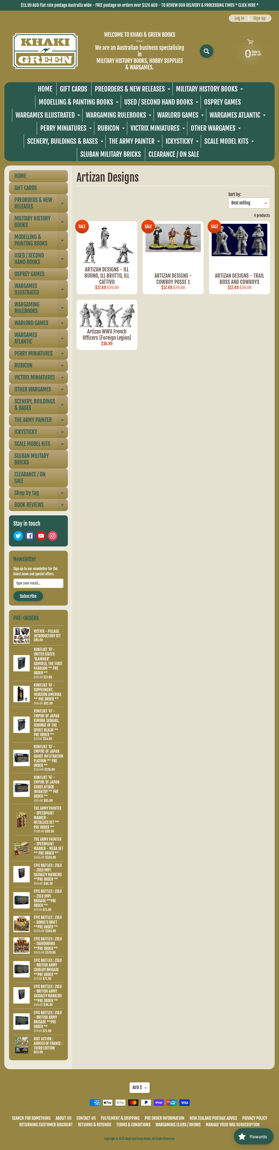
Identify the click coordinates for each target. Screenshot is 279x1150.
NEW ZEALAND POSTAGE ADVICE (213, 1118)
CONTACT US (86, 1118)
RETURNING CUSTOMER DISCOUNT (46, 1124)
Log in (239, 18)
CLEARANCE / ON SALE (173, 154)
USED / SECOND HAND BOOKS (162, 103)
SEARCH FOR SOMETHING (31, 1118)
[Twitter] (18, 536)
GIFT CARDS (73, 89)
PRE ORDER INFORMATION (164, 1118)
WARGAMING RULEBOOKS (119, 116)
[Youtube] (41, 536)
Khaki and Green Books (138, 1139)
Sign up (259, 18)
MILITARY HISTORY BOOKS (210, 90)
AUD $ (137, 1087)
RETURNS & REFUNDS (94, 1124)
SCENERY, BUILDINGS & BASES (66, 142)
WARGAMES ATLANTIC (238, 116)
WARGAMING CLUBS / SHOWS (178, 1124)
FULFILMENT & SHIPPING (120, 1118)
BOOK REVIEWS (41, 506)
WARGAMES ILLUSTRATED (48, 116)
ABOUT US (63, 1118)
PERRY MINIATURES (66, 129)
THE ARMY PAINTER (135, 142)
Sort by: (234, 194)
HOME (45, 89)
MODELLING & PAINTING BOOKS (79, 103)
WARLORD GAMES (181, 116)
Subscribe (28, 596)
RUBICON (112, 129)
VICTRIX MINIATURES (158, 129)
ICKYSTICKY (183, 142)
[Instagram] (52, 536)
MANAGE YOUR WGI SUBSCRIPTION (233, 1124)
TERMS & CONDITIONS (133, 1124)
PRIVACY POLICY (254, 1118)
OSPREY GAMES (222, 102)
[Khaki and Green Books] (45, 51)
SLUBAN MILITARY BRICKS (110, 154)
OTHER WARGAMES (216, 129)
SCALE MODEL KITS (229, 142)
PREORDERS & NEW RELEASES (133, 90)
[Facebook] (30, 536)
